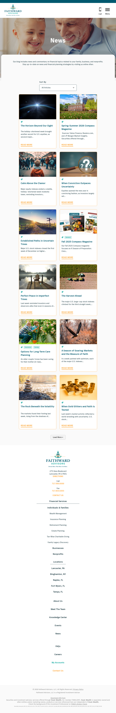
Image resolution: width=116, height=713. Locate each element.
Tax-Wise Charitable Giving (58, 536)
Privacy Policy (78, 689)
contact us (58, 495)
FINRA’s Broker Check (79, 704)
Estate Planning (58, 531)
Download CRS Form (58, 698)
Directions (58, 476)
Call (100, 14)
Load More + (58, 437)
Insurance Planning (58, 519)
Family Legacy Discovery (58, 542)
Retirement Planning (58, 525)
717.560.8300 (58, 483)
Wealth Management (58, 513)
